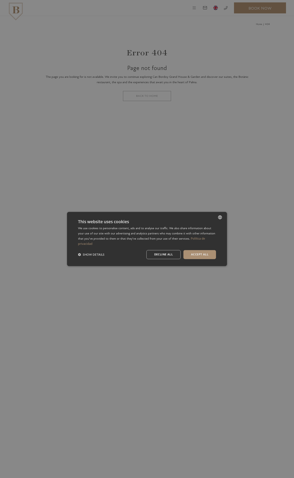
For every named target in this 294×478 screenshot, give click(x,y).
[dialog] (147, 239)
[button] (91, 254)
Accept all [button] (199, 254)
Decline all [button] (163, 254)
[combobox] (220, 217)
